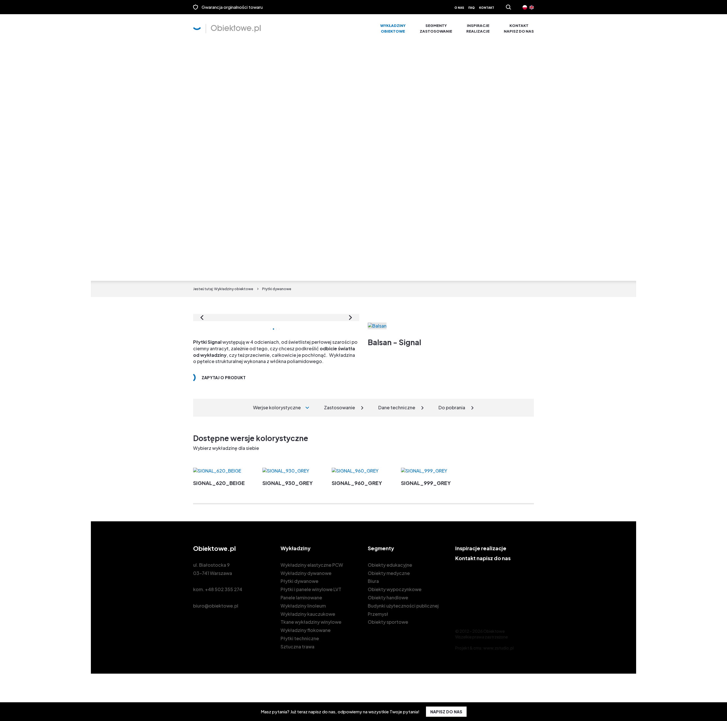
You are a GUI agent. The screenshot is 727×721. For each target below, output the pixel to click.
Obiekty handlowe (388, 597)
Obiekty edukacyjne (390, 565)
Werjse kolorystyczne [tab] (277, 407)
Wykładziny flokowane (306, 630)
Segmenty (436, 28)
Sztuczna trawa (297, 647)
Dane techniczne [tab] (396, 407)
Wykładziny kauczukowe (308, 614)
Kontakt (486, 7)
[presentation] (202, 318)
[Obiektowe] (227, 28)
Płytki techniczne (300, 638)
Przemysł (378, 614)
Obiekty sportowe (388, 622)
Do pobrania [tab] (451, 407)
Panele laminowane (301, 597)
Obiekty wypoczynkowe (394, 589)
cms (477, 647)
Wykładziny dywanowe (306, 573)
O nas (459, 7)
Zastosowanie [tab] (339, 407)
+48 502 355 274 (223, 589)
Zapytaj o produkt (224, 377)
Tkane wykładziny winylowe (311, 622)
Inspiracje (478, 28)
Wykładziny (393, 28)
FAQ (471, 7)
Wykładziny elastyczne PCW (312, 565)
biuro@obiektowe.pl (215, 606)
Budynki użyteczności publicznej (403, 606)
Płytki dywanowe (299, 581)
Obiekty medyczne (389, 573)
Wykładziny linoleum (303, 606)
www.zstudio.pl (498, 647)
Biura (373, 581)
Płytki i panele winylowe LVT (311, 589)
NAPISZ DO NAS (446, 711)
